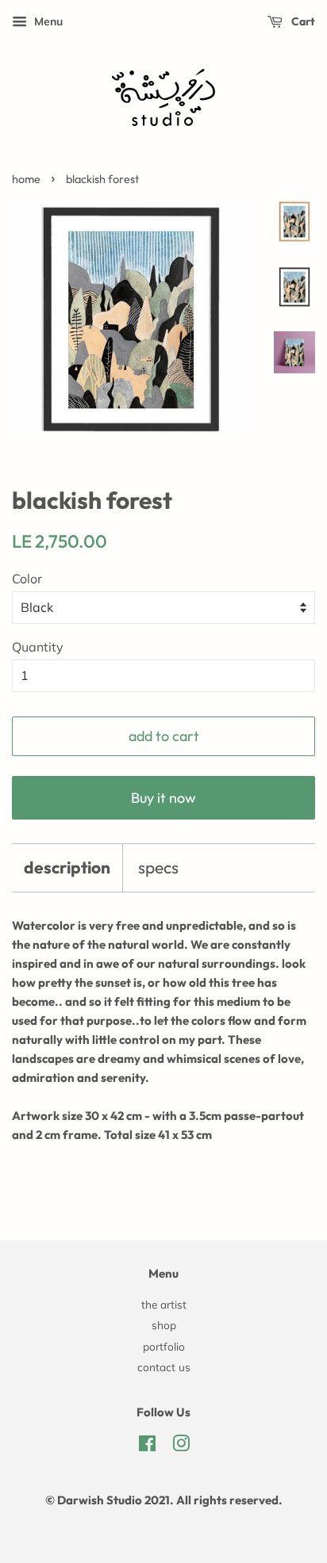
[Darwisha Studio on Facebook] (147, 1446)
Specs (158, 867)
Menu (47, 21)
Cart (302, 21)
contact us (163, 1367)
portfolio (164, 1346)
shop (164, 1325)
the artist (164, 1304)
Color (27, 579)
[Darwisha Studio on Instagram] (181, 1446)
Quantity (37, 647)
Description (67, 867)
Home (26, 179)
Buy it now (163, 798)
